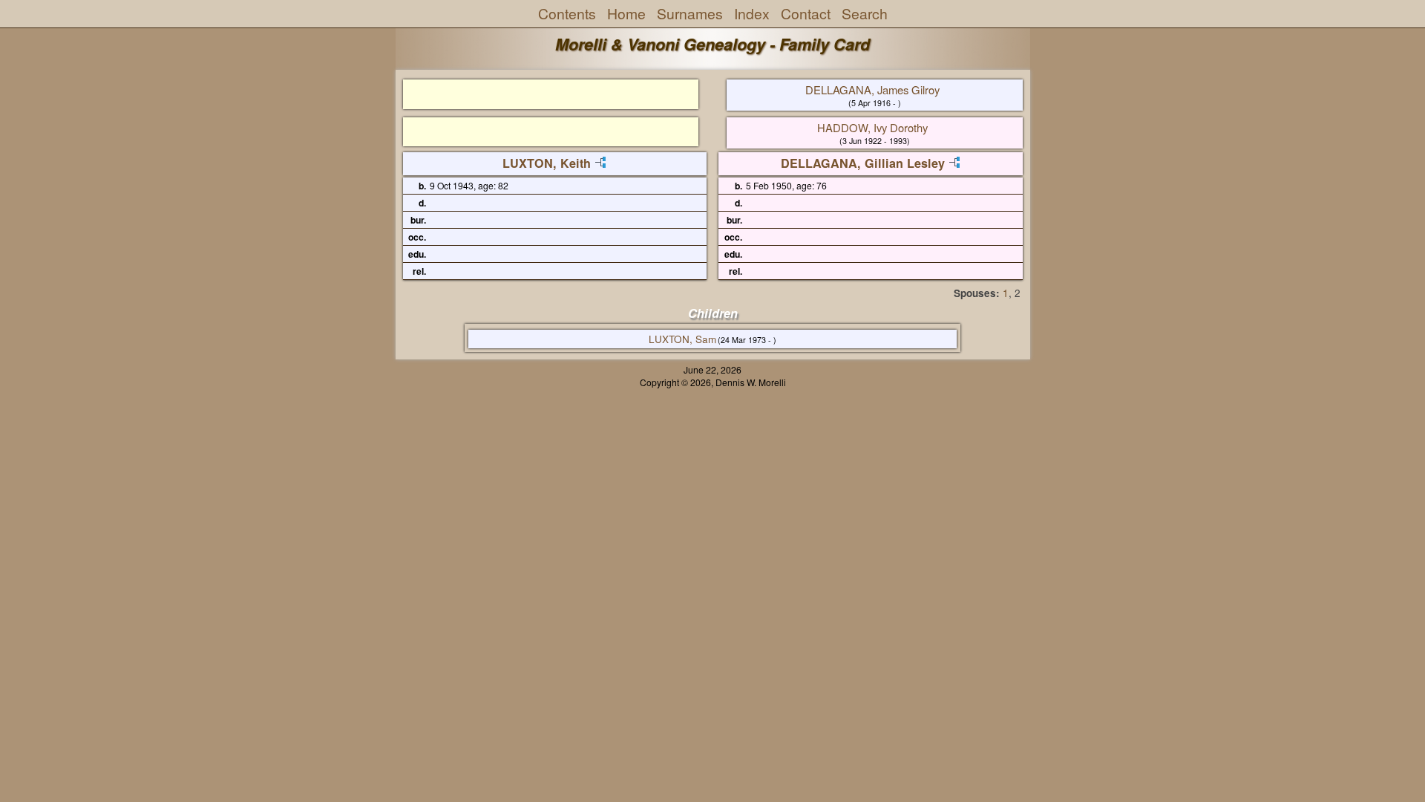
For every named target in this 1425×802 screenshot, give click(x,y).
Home (626, 13)
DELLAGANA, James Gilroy (872, 89)
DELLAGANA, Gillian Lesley (863, 163)
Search (865, 13)
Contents (567, 13)
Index (752, 13)
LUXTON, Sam (682, 339)
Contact (806, 13)
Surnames (690, 13)
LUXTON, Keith (546, 163)
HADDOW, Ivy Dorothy (872, 127)
